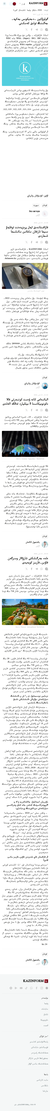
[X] (26, 30)
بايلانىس (44, 1086)
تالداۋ (46, 1014)
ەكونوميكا (44, 1020)
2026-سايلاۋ (37, 10)
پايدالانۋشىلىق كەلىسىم (39, 1042)
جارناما (45, 1091)
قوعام (45, 205)
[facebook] (36, 988)
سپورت (36, 205)
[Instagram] (46, 30)
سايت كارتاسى (42, 1080)
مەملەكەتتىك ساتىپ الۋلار (38, 1064)
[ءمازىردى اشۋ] (4, 4)
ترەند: (46, 10)
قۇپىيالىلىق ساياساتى (39, 1047)
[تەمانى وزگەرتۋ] (12, 4)
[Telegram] (36, 30)
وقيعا (29, 10)
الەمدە (46, 1026)
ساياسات (44, 1009)
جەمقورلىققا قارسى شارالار (38, 1058)
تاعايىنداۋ (22, 10)
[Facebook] (31, 30)
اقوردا (15, 10)
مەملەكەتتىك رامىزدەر (39, 1053)
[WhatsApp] (41, 30)
